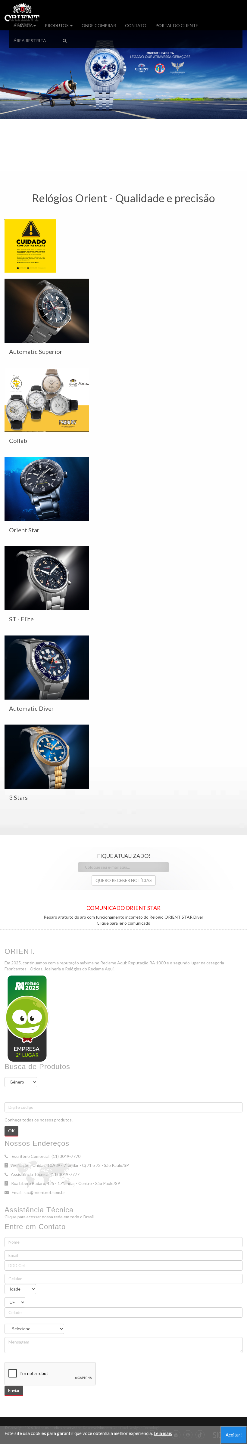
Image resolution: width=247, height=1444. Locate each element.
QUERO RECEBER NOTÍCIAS (123, 880)
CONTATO (135, 25)
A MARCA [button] (23, 25)
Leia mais (163, 1433)
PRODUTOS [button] (57, 25)
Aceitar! (234, 1434)
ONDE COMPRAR (99, 25)
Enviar (14, 1390)
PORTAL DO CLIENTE (176, 25)
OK (11, 1130)
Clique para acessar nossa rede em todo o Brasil (49, 1216)
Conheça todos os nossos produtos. (39, 1119)
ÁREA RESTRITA (30, 40)
